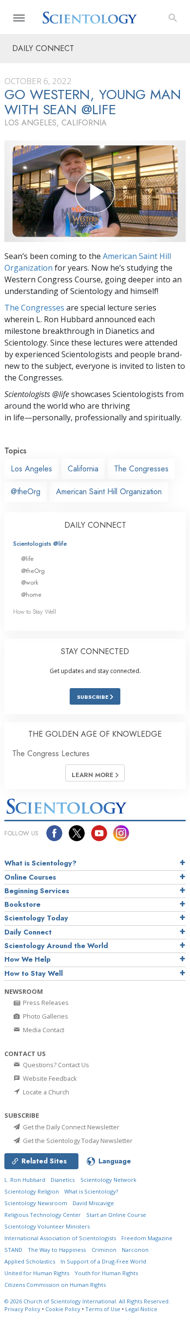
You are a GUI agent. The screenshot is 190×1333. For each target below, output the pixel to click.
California (83, 468)
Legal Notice (141, 1309)
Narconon (135, 1249)
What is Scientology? (40, 863)
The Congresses (34, 307)
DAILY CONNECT (95, 525)
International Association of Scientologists (60, 1238)
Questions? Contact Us (55, 1064)
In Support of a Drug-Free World (103, 1261)
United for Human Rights (36, 1273)
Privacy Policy (22, 1309)
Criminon (104, 1249)
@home (31, 594)
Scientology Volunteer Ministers (47, 1226)
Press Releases (45, 1002)
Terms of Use (102, 1309)
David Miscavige (93, 1203)
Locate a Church (45, 1092)
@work (29, 582)
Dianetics (63, 1179)
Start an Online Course (116, 1214)
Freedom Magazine (146, 1238)
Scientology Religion (31, 1191)
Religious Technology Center (42, 1214)
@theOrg (25, 491)
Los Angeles (31, 468)
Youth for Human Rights (106, 1273)
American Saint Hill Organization (109, 491)
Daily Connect (28, 932)
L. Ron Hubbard (24, 1179)
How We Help (27, 959)
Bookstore (22, 904)
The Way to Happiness (57, 1249)
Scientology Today (36, 918)
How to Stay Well (34, 611)
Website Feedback (49, 1078)
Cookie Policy (62, 1309)
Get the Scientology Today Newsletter (77, 1140)
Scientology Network (108, 1179)
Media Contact (42, 1029)
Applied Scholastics (29, 1261)
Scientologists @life (40, 543)
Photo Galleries (44, 1016)
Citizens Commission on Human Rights (55, 1284)
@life (27, 558)
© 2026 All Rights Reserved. (87, 1301)
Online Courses (30, 877)
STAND (13, 1249)
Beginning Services (36, 891)
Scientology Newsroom (35, 1203)
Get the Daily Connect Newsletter (70, 1127)
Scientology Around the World (56, 946)
